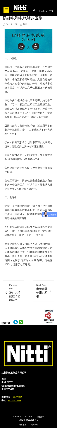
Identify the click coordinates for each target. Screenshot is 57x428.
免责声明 (34, 424)
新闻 (25, 24)
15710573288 (14, 400)
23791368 (17, 396)
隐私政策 (22, 424)
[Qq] (15, 322)
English (43, 11)
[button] (6, 10)
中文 (51, 11)
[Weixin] (21, 322)
